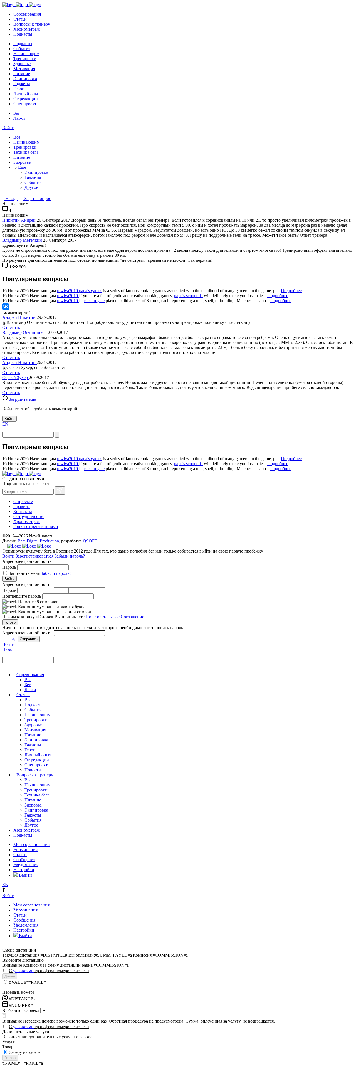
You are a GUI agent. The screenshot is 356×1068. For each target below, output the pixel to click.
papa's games (90, 290)
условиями (23, 970)
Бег (16, 113)
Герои (18, 88)
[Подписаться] (60, 490)
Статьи (20, 19)
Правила (21, 506)
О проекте (23, 501)
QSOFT (90, 541)
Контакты (22, 511)
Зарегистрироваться (34, 556)
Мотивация (24, 68)
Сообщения (24, 859)
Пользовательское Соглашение (115, 616)
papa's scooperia (188, 295)
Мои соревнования (31, 844)
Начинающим (26, 53)
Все (16, 137)
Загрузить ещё (22, 399)
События (21, 48)
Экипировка (25, 78)
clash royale (94, 300)
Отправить (29, 639)
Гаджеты (21, 83)
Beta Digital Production (38, 541)
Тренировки (24, 58)
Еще (21, 167)
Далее (9, 976)
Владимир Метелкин (22, 240)
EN (5, 424)
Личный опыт (26, 93)
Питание (21, 73)
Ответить (11, 327)
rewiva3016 (68, 290)
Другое (31, 187)
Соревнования (27, 14)
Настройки (23, 869)
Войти (8, 127)
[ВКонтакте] (5, 306)
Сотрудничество (28, 516)
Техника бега (25, 152)
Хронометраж (26, 29)
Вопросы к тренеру (31, 24)
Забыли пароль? (70, 556)
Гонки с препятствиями (35, 526)
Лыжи (19, 118)
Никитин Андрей (19, 220)
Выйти (25, 875)
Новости (32, 770)
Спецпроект (24, 103)
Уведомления (25, 864)
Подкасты (22, 34)
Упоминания (25, 849)
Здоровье (22, 63)
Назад (11, 198)
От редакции (25, 98)
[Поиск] (57, 435)
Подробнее (291, 290)
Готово (10, 622)
